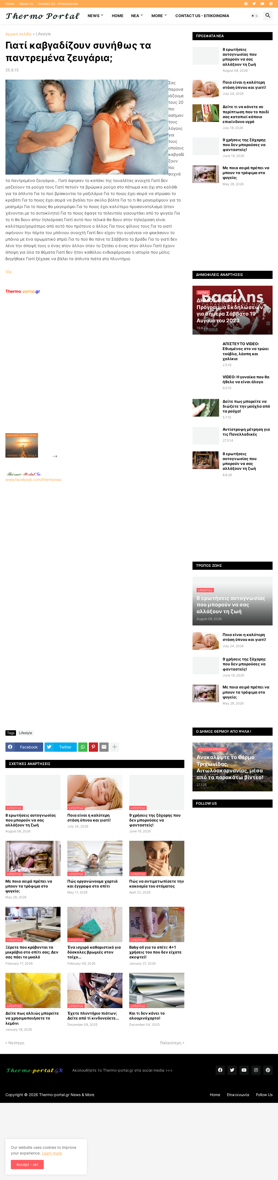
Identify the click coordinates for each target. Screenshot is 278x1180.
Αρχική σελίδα (18, 34)
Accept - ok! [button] (27, 1164)
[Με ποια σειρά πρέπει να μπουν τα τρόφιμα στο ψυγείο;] (205, 174)
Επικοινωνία (238, 1094)
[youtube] (262, 4)
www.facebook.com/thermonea (33, 479)
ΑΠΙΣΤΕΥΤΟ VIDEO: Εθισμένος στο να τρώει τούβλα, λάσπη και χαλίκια (246, 351)
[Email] (104, 747)
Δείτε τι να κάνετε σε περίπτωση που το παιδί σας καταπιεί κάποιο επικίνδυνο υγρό (246, 114)
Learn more (52, 1153)
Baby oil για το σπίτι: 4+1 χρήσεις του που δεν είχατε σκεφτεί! (155, 952)
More (157, 15)
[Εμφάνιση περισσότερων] (114, 747)
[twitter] (254, 4)
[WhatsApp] (82, 747)
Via (8, 271)
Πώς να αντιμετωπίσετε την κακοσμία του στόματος (156, 883)
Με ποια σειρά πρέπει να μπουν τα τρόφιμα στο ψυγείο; (28, 886)
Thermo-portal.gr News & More (66, 1094)
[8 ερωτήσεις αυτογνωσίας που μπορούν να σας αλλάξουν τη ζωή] (205, 56)
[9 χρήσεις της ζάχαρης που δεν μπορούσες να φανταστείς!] (205, 146)
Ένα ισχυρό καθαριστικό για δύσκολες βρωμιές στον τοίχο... (94, 952)
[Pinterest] (93, 747)
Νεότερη (16, 1042)
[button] (254, 15)
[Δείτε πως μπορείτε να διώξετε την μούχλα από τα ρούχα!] (205, 408)
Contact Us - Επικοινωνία (58, 4)
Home (9, 4)
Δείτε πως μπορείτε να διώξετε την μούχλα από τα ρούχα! (246, 406)
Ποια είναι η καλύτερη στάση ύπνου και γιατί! (89, 817)
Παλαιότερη (170, 1042)
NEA (135, 15)
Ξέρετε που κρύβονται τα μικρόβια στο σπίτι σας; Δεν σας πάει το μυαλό (31, 952)
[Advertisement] (99, 376)
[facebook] (246, 4)
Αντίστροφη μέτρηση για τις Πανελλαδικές (246, 431)
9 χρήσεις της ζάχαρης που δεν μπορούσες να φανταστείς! (155, 820)
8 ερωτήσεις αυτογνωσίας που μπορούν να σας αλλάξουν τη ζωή (30, 820)
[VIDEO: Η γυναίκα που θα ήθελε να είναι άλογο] (205, 383)
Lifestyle (43, 34)
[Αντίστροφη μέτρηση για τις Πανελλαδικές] (205, 436)
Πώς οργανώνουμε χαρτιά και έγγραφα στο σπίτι (92, 883)
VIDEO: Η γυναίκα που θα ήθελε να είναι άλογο (246, 379)
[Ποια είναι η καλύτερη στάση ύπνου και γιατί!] (205, 88)
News (93, 15)
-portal (22, 291)
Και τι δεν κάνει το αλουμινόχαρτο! (147, 1015)
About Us (26, 4)
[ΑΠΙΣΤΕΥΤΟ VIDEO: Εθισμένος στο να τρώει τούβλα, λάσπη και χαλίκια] (205, 350)
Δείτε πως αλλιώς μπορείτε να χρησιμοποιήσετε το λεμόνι (32, 1018)
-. (23, 474)
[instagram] (256, 1070)
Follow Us (264, 1094)
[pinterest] (271, 4)
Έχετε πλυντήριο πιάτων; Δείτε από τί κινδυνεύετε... (93, 1015)
